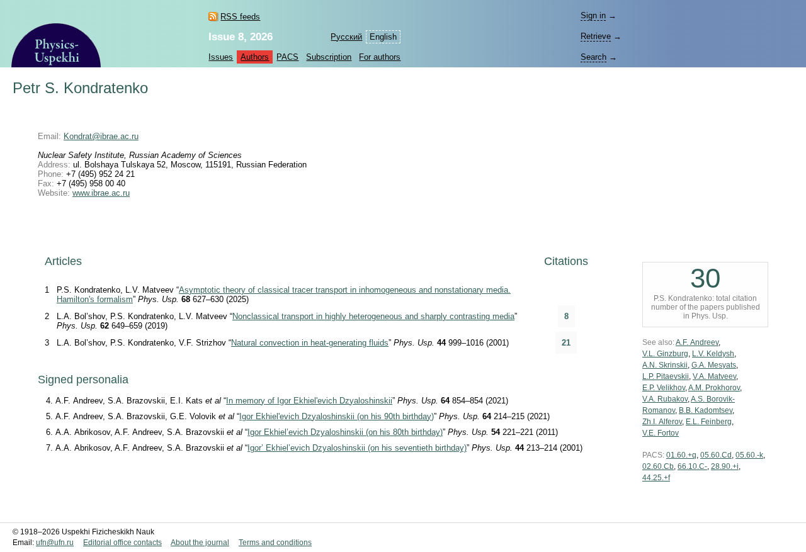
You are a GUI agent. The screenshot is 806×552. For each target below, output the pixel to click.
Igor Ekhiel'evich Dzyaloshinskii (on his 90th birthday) (336, 416)
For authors (379, 57)
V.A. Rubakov (665, 399)
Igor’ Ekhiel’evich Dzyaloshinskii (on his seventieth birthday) (357, 448)
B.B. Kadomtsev (705, 410)
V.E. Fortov (660, 433)
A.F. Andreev (697, 342)
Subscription (328, 57)
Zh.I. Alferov (662, 421)
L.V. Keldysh (713, 353)
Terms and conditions (275, 542)
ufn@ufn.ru (55, 542)
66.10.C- (692, 466)
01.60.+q (681, 455)
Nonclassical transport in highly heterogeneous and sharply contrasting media (373, 316)
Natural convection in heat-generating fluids (310, 342)
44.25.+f (656, 477)
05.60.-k (749, 455)
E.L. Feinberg (709, 421)
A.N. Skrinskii (665, 365)
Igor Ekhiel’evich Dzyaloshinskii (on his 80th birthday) (345, 432)
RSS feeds (240, 16)
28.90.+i (725, 466)
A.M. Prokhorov (714, 387)
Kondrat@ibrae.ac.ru (101, 136)
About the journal (200, 542)
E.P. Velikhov (663, 387)
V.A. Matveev (714, 376)
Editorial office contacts (122, 542)
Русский (346, 37)
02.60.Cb (658, 466)
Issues (220, 57)
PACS (287, 57)
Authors (255, 57)
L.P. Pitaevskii (665, 376)
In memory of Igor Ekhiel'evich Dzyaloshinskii (309, 400)
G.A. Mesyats (713, 365)
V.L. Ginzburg (665, 353)
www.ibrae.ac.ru (101, 193)
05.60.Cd (716, 455)
